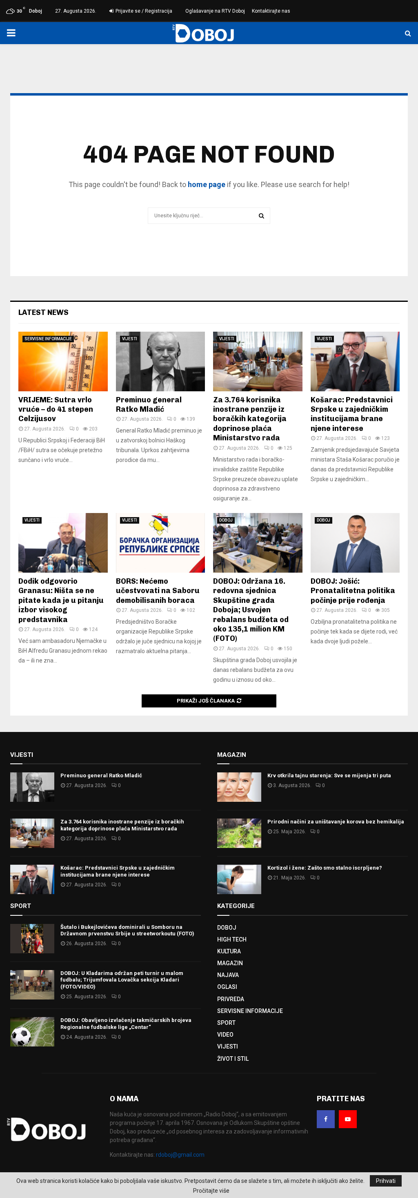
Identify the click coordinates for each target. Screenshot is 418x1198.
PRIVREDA (230, 999)
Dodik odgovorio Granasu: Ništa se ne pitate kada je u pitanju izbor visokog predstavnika (61, 600)
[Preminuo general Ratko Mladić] (160, 361)
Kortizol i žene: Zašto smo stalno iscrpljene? (324, 868)
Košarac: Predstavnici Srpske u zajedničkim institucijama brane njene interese (352, 414)
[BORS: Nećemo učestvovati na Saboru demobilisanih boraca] (160, 543)
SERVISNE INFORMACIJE (48, 339)
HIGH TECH (232, 939)
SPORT (226, 1023)
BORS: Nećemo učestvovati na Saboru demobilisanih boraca (158, 591)
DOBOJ (226, 520)
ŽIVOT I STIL (233, 1058)
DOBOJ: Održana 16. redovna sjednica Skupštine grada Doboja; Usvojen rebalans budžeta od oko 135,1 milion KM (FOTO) (251, 610)
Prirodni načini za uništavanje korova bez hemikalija (335, 822)
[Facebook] (326, 1119)
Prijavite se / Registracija (143, 11)
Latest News (43, 312)
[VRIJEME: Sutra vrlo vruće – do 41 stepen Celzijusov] (63, 361)
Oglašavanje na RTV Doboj (215, 11)
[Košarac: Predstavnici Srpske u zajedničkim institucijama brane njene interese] (355, 361)
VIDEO (225, 1034)
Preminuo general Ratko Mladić (149, 404)
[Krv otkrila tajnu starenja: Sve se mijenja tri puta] (239, 787)
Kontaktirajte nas (271, 11)
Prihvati (386, 1181)
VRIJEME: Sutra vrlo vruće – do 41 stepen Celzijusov (55, 409)
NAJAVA (228, 975)
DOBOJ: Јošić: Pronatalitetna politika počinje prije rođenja (353, 591)
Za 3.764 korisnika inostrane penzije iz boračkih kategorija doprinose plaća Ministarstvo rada (250, 419)
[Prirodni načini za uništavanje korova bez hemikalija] (239, 833)
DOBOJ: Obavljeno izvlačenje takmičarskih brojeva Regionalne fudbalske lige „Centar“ (125, 1023)
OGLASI (227, 987)
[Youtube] (348, 1119)
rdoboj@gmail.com (180, 1154)
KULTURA (229, 951)
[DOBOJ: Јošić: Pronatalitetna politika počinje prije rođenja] (355, 543)
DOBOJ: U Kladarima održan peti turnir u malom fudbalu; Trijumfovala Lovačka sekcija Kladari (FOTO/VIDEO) (121, 980)
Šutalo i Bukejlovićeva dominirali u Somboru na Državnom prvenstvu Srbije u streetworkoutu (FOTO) (127, 930)
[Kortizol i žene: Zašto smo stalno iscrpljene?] (239, 879)
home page (206, 184)
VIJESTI (129, 339)
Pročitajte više (211, 1191)
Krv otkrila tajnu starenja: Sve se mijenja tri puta (329, 775)
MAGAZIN (230, 963)
